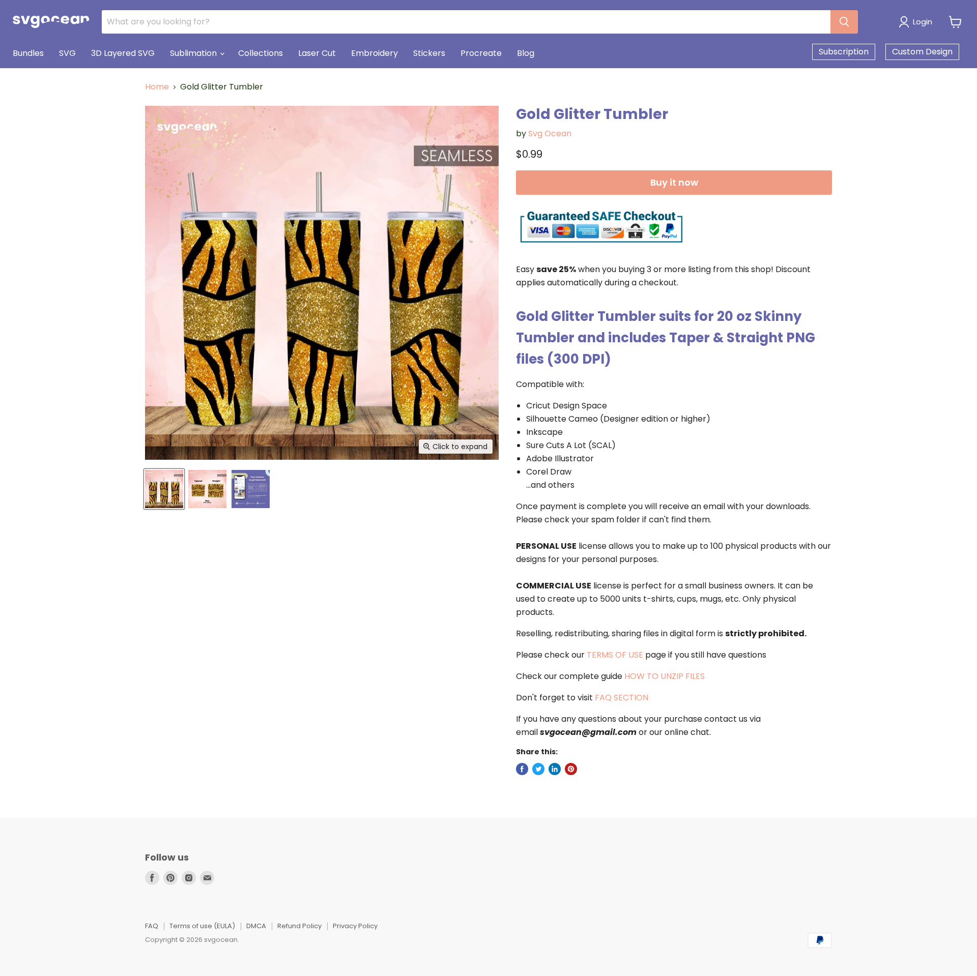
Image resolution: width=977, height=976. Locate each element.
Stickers (429, 53)
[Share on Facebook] (522, 769)
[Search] (844, 22)
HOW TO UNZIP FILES (664, 676)
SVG (67, 53)
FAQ (151, 926)
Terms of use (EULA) (202, 926)
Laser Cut (317, 53)
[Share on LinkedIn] (555, 769)
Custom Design (922, 51)
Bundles (28, 53)
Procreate (481, 53)
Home (157, 87)
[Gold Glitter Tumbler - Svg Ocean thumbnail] (164, 489)
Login (922, 21)
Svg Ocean (549, 133)
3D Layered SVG (123, 53)
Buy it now (674, 182)
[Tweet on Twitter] (538, 769)
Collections (260, 53)
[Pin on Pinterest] (571, 769)
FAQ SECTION (621, 697)
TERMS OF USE (615, 655)
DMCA (256, 926)
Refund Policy (299, 926)
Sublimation (194, 53)
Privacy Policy (355, 926)
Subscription (844, 51)
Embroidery (374, 53)
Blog (525, 53)
